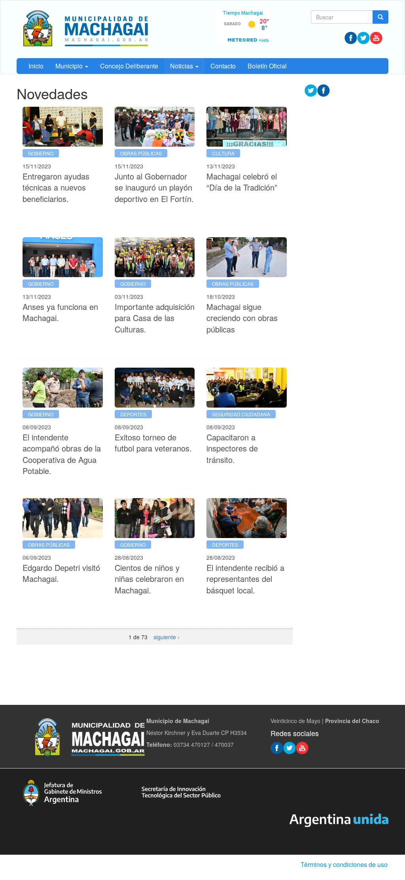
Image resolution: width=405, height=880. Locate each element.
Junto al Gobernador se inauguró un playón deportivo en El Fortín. (154, 187)
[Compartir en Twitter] (311, 90)
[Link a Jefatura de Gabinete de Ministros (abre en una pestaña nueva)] (62, 791)
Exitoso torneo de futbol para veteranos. (153, 442)
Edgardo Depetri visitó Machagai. (61, 573)
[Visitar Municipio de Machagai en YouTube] (376, 37)
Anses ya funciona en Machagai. (60, 312)
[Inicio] (85, 29)
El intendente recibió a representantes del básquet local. (245, 579)
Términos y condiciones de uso (344, 864)
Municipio (69, 65)
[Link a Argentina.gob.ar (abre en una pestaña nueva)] (339, 819)
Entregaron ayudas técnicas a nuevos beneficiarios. (56, 187)
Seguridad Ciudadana (241, 414)
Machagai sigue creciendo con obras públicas (242, 318)
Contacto (223, 65)
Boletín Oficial (267, 65)
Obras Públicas (141, 153)
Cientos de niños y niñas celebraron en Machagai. (149, 579)
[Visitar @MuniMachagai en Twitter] (363, 37)
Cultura (223, 153)
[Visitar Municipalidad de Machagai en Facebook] (350, 37)
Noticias (182, 65)
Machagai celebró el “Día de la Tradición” (241, 181)
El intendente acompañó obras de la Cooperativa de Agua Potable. (62, 454)
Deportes (133, 414)
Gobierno (40, 153)
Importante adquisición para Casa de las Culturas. (155, 318)
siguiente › (166, 637)
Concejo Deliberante (129, 65)
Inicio (36, 65)
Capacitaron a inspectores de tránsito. (232, 448)
